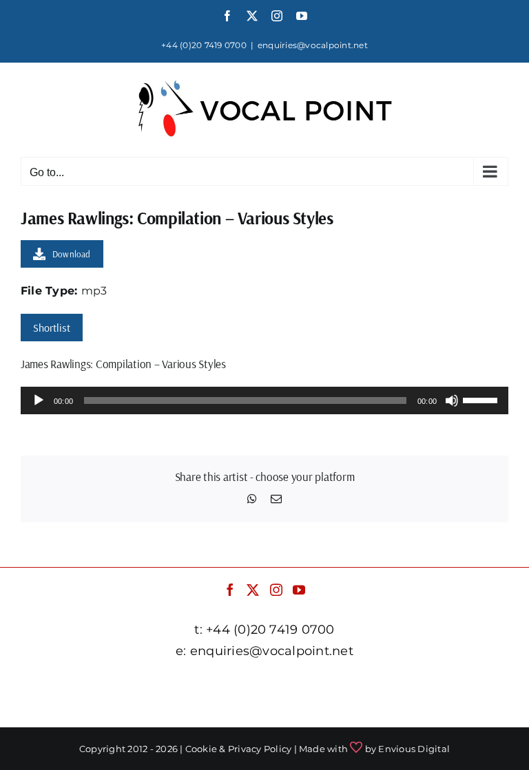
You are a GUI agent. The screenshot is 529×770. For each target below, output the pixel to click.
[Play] (38, 400)
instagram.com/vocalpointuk (419, 685)
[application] (264, 400)
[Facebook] (230, 590)
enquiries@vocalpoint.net (313, 45)
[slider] (482, 399)
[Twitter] (253, 590)
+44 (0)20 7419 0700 (204, 45)
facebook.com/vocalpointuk (108, 685)
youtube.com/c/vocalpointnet (264, 704)
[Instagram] (276, 590)
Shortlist (51, 327)
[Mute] (452, 400)
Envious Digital (414, 748)
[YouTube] (299, 590)
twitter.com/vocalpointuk (261, 685)
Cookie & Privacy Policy (238, 748)
